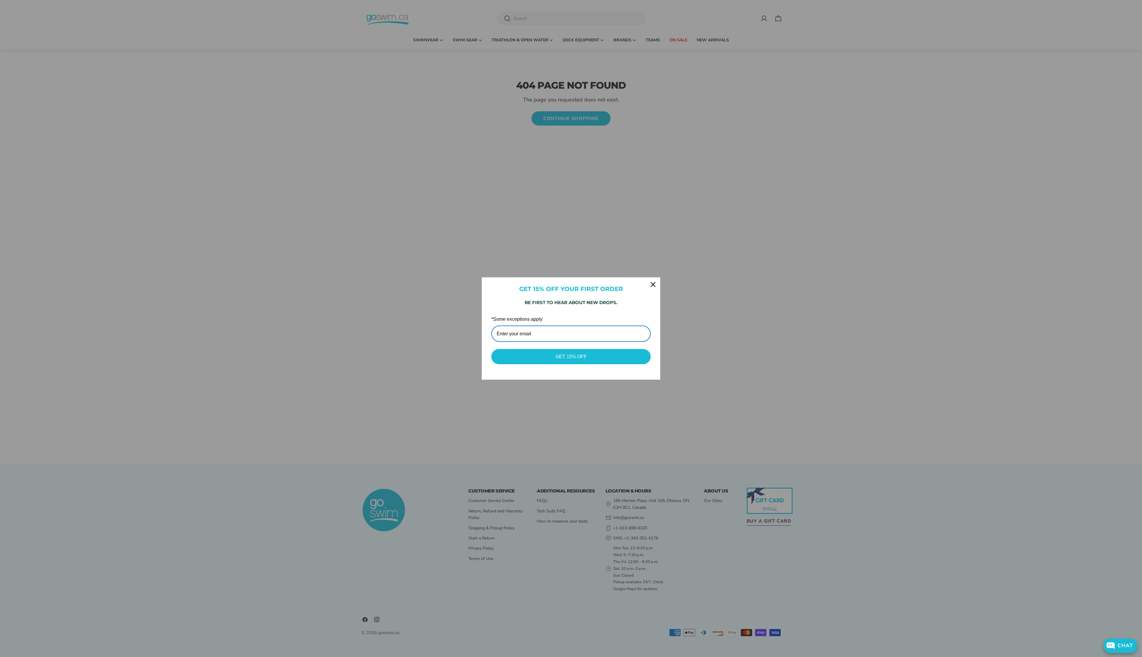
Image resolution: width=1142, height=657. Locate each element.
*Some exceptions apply (516, 319)
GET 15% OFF (571, 356)
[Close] (653, 284)
